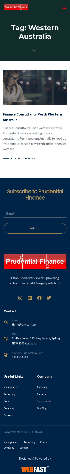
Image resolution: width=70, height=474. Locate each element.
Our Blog (42, 408)
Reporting (9, 394)
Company (9, 408)
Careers (8, 415)
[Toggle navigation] (55, 7)
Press (7, 401)
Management (11, 387)
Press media (44, 401)
